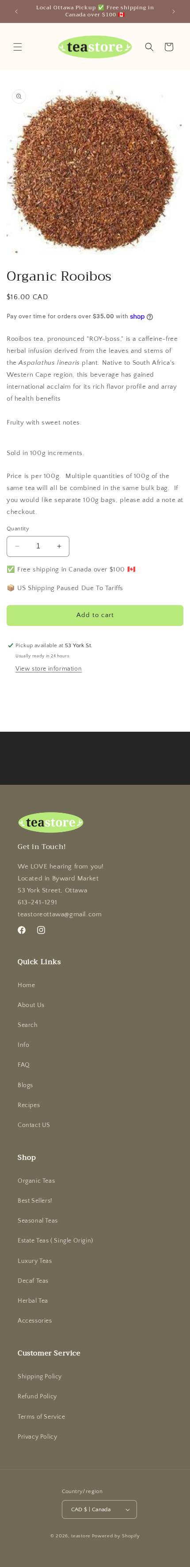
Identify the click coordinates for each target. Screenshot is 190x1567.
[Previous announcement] (16, 11)
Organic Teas (36, 1181)
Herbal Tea (33, 1301)
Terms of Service (41, 1416)
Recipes (29, 1105)
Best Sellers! (35, 1200)
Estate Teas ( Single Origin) (55, 1240)
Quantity (18, 528)
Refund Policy (37, 1396)
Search (28, 1025)
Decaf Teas (33, 1281)
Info (23, 1045)
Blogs (25, 1085)
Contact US (34, 1125)
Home (26, 985)
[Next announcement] (173, 11)
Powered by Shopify (116, 1536)
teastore (81, 1536)
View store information (48, 668)
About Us (31, 1005)
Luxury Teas (35, 1261)
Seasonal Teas (38, 1220)
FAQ (24, 1065)
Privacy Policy (37, 1436)
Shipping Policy (40, 1376)
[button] (17, 47)
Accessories (35, 1320)
